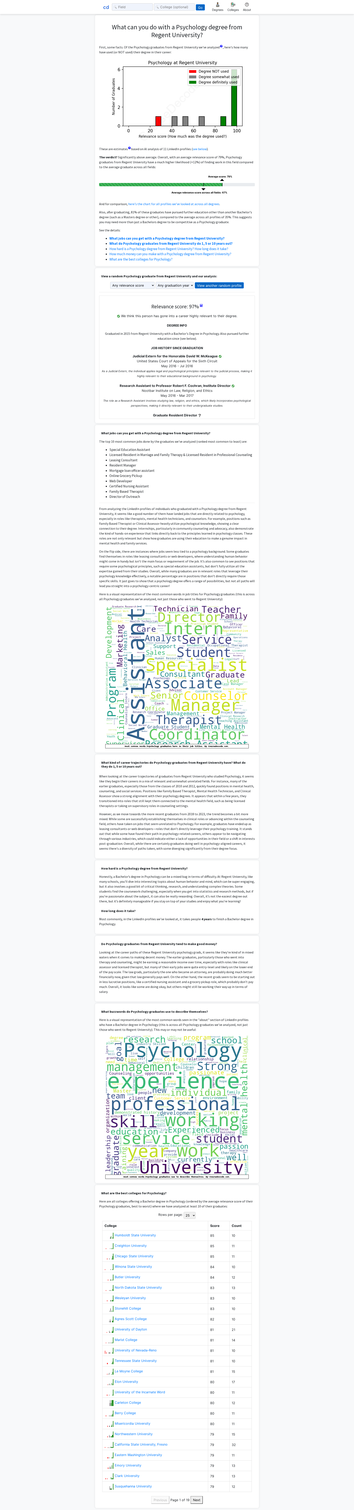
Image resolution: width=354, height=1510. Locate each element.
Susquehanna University (133, 1486)
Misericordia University (132, 1423)
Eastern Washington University (138, 1455)
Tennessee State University (136, 1361)
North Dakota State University (138, 1287)
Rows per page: (170, 1215)
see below (200, 149)
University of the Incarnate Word (140, 1392)
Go (200, 8)
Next (196, 1500)
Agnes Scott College (131, 1319)
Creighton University (131, 1246)
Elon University (126, 1382)
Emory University (128, 1465)
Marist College (126, 1340)
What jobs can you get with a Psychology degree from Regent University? (167, 238)
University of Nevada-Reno (136, 1350)
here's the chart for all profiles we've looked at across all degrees (173, 204)
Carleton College (128, 1402)
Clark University (127, 1476)
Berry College (125, 1413)
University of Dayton (131, 1329)
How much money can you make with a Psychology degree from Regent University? (170, 254)
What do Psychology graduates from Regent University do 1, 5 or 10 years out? (171, 243)
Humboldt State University (135, 1235)
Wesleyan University (130, 1298)
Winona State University (133, 1266)
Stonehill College (128, 1308)
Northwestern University (134, 1434)
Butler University (127, 1277)
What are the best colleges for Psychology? (140, 259)
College (110, 1226)
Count (237, 1226)
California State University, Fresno (141, 1444)
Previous (160, 1500)
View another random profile (219, 285)
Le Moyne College (129, 1371)
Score (215, 1226)
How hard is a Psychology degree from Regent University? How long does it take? (168, 249)
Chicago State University (134, 1256)
